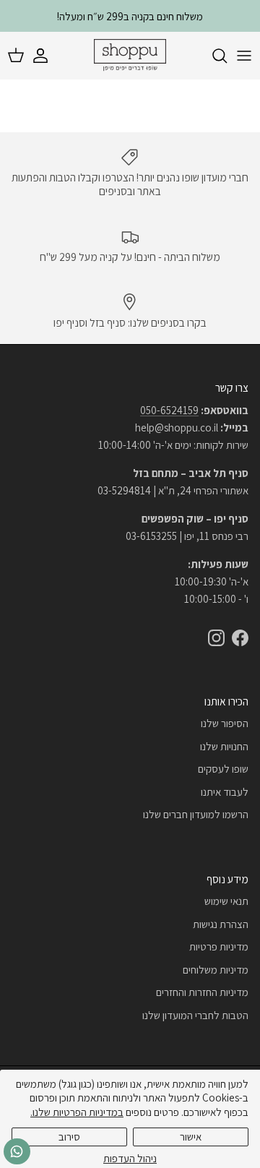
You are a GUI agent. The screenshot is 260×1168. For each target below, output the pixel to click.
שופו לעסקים (223, 769)
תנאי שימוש (226, 901)
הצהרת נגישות (220, 924)
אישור (191, 1136)
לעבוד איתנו (224, 792)
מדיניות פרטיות (218, 946)
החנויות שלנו (224, 746)
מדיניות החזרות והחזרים (202, 992)
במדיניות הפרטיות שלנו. (77, 1112)
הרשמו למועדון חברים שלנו (195, 814)
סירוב (69, 1136)
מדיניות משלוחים (215, 969)
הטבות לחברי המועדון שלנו (195, 1015)
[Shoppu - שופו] (130, 55)
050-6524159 (169, 410)
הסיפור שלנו (224, 723)
